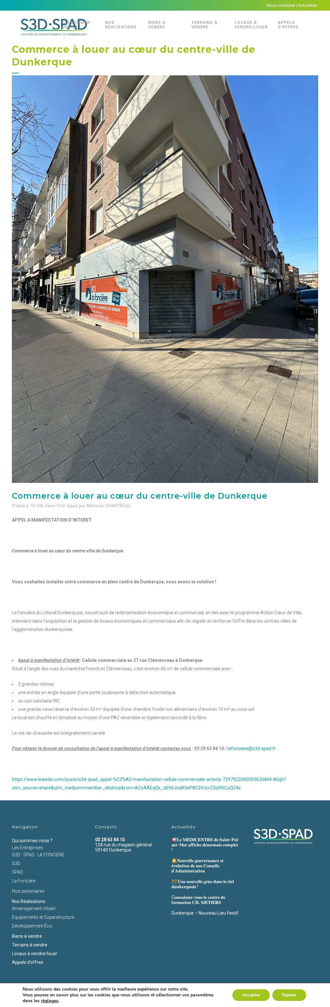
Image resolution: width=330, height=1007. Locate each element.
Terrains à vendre (29, 944)
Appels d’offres (27, 962)
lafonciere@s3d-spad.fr (252, 748)
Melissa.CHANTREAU (109, 505)
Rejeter (289, 995)
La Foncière (23, 880)
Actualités (307, 5)
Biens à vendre (27, 936)
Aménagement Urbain (34, 908)
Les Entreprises (27, 847)
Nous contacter (281, 5)
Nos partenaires (28, 891)
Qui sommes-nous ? (32, 840)
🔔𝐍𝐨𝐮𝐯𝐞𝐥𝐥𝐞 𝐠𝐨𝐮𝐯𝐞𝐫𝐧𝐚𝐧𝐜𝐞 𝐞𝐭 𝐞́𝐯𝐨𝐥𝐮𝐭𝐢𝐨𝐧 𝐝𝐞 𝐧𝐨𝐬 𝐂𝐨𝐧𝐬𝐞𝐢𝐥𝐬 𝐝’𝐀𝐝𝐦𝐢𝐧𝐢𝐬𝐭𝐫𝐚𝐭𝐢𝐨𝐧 (197, 865)
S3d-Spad (67, 505)
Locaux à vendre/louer (34, 953)
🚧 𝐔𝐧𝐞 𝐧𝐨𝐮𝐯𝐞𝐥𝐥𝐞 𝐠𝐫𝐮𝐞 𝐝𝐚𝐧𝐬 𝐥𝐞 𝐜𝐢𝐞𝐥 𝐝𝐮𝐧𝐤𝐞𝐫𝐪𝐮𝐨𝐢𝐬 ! (202, 884)
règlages (49, 1001)
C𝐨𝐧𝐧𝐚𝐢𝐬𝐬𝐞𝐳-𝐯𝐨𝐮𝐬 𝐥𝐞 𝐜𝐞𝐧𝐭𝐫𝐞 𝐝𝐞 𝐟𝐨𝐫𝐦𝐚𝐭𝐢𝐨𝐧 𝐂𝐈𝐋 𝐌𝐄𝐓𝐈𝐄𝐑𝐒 (198, 900)
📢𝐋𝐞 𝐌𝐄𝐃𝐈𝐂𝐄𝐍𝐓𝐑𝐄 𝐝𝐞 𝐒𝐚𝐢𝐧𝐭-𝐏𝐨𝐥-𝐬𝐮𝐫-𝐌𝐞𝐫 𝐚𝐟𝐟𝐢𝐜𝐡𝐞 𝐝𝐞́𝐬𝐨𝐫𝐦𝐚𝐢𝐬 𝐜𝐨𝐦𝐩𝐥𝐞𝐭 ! (205, 844)
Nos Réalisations (28, 901)
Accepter (251, 995)
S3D (16, 863)
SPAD (17, 872)
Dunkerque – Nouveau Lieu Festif (204, 913)
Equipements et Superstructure (43, 917)
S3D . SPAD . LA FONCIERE (38, 854)
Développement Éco (32, 925)
